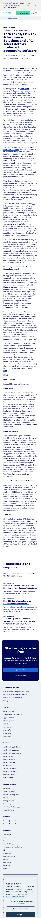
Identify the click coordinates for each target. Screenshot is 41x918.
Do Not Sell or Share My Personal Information (20, 902)
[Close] (34, 880)
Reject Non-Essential (21, 909)
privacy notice (18, 896)
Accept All (20, 914)
